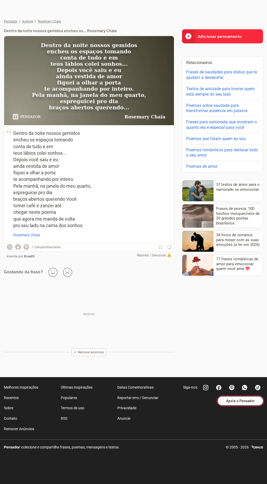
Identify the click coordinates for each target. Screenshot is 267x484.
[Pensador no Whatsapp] (245, 387)
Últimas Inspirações (77, 387)
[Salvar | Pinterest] (26, 247)
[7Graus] (257, 447)
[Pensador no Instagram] (206, 387)
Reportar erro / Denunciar (138, 398)
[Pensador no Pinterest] (232, 387)
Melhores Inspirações (21, 387)
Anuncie (123, 418)
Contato (10, 418)
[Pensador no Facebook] (219, 387)
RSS (64, 418)
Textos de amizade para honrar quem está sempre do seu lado (220, 91)
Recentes (11, 398)
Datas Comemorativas (135, 387)
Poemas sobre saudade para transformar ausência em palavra (216, 108)
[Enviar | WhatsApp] (10, 247)
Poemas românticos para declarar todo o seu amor (222, 152)
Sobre (8, 408)
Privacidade (126, 408)
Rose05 (29, 256)
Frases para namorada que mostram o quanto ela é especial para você (221, 124)
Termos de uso (72, 408)
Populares (69, 398)
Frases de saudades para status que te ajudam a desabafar (221, 75)
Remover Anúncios (19, 429)
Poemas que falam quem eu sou (216, 138)
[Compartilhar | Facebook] (18, 247)
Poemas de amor (201, 166)
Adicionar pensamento (220, 36)
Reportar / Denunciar (151, 255)
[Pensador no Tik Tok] (258, 387)
